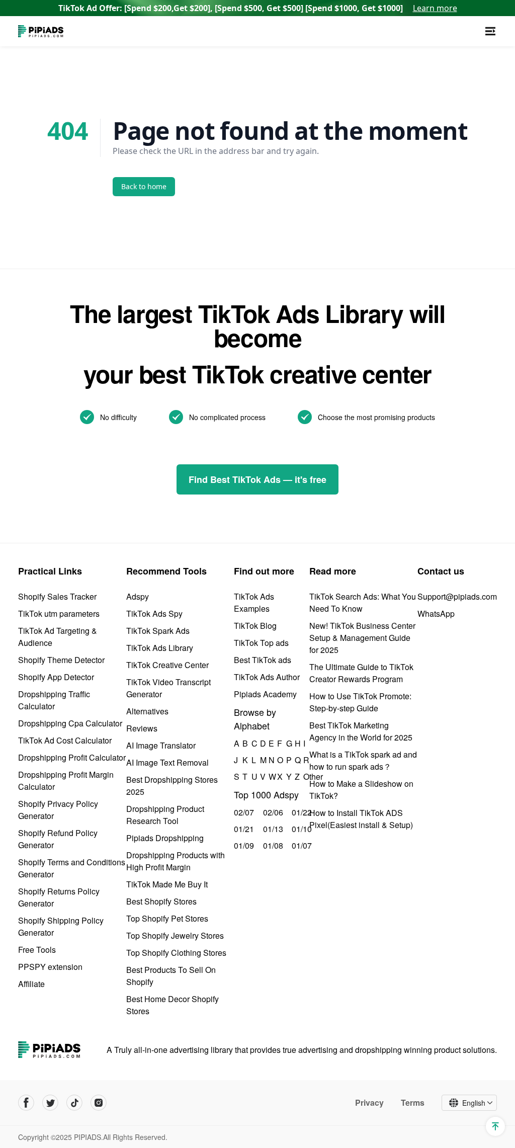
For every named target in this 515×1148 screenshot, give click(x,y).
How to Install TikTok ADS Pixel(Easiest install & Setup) (361, 819)
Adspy (137, 596)
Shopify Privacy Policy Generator (58, 810)
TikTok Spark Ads (158, 630)
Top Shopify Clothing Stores (176, 952)
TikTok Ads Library (159, 647)
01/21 (242, 829)
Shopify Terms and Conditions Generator (71, 868)
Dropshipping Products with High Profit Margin (175, 861)
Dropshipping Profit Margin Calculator (66, 780)
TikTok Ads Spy (154, 613)
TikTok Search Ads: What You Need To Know (362, 602)
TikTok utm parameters (59, 613)
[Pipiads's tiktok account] (74, 1103)
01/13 (272, 829)
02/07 (242, 812)
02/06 (272, 812)
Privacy (369, 1103)
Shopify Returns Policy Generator (59, 897)
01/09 (242, 845)
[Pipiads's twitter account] (50, 1103)
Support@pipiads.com (457, 596)
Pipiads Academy (265, 694)
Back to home (143, 186)
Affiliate (31, 984)
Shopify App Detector (56, 677)
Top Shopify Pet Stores (167, 918)
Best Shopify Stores (161, 901)
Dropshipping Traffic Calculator (54, 700)
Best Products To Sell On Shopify (171, 976)
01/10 (300, 829)
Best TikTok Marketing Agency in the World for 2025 (360, 731)
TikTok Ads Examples (254, 602)
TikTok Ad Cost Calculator (65, 740)
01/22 (300, 812)
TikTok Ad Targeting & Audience (57, 636)
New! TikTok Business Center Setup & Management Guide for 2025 (362, 637)
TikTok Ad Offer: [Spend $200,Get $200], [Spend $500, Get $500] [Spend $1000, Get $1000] (257, 8)
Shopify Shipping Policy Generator (61, 926)
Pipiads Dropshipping (165, 838)
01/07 (300, 845)
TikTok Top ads (261, 642)
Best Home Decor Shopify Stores (172, 1005)
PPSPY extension (50, 966)
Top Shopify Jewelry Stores (175, 935)
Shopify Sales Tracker (57, 596)
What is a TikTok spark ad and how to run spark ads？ (363, 760)
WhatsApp (436, 613)
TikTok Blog (255, 625)
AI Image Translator (161, 745)
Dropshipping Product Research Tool (165, 815)
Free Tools (37, 949)
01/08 (272, 845)
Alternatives (147, 711)
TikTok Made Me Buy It (167, 884)
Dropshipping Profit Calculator (72, 757)
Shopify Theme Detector (61, 660)
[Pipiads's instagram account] (99, 1103)
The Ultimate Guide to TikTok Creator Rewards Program (361, 673)
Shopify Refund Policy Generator (58, 839)
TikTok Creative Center (167, 665)
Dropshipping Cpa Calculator (70, 723)
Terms (412, 1103)
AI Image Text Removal (167, 762)
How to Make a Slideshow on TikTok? (361, 789)
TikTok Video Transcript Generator (168, 688)
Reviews (141, 728)
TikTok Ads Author (267, 677)
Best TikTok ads (262, 660)
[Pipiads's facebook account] (26, 1103)
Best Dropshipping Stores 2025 (172, 785)
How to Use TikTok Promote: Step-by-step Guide (360, 702)
